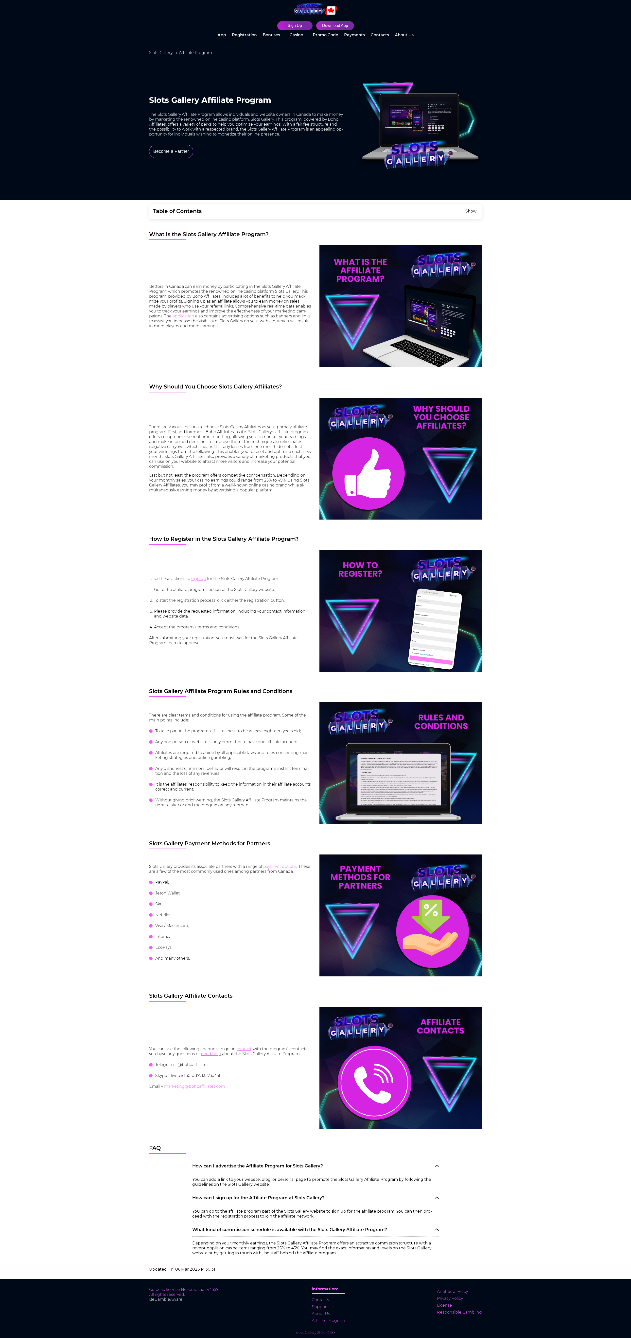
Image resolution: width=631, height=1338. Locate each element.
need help (211, 1053)
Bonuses (271, 35)
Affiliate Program (328, 1320)
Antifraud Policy (452, 1291)
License (444, 1305)
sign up (198, 578)
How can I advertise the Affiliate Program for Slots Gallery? (257, 1165)
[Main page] (315, 8)
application (183, 316)
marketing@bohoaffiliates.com (194, 1086)
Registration (244, 35)
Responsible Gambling (459, 1312)
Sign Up (295, 25)
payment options (280, 866)
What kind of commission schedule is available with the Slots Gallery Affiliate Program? (289, 1229)
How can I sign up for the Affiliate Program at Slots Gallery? (258, 1197)
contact (244, 1049)
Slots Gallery (262, 119)
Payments (354, 35)
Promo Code (325, 35)
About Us (404, 35)
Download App (335, 25)
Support (320, 1306)
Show (470, 211)
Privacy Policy (450, 1298)
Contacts (380, 35)
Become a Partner (171, 151)
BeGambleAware (165, 1299)
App (222, 35)
